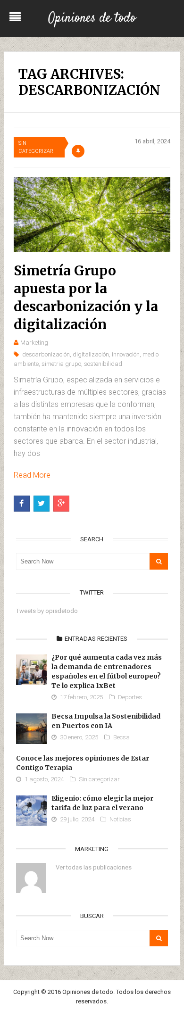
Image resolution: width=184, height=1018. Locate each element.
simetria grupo (61, 363)
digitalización (91, 354)
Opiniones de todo (92, 18)
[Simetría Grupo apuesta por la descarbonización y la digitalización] (92, 214)
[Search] (159, 561)
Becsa (121, 737)
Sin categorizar (35, 147)
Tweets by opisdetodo (47, 610)
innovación (126, 354)
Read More (32, 475)
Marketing (34, 342)
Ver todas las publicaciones (94, 867)
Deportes (130, 697)
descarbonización (46, 354)
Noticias (120, 819)
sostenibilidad (103, 363)
